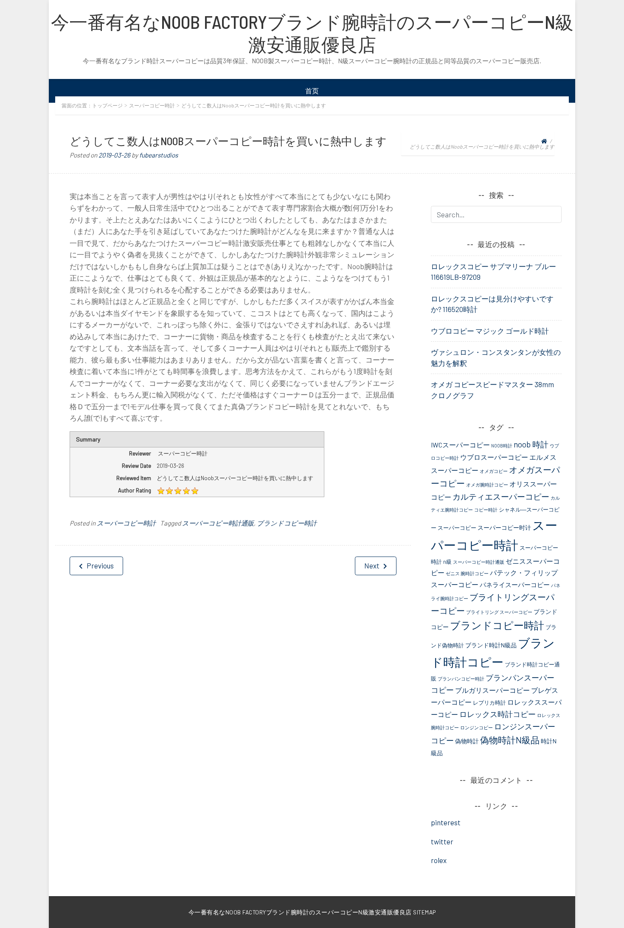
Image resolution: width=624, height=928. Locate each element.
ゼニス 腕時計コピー (467, 573)
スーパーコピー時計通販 (218, 523)
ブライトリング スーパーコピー (499, 612)
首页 (312, 91)
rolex (439, 860)
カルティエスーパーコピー (501, 496)
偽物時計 (467, 741)
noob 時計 (531, 444)
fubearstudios (158, 155)
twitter (442, 841)
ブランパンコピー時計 (461, 678)
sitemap (424, 912)
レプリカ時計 (489, 702)
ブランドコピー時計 (287, 523)
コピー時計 (486, 509)
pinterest (446, 822)
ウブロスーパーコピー (494, 457)
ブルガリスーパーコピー (492, 690)
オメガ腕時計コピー (487, 484)
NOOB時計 (501, 445)
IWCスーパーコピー (460, 445)
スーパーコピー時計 (152, 105)
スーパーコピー (457, 527)
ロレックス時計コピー (497, 714)
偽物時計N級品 (510, 739)
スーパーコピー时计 (504, 527)
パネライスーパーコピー (515, 584)
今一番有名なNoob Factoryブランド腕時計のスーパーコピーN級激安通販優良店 (312, 33)
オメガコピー (494, 471)
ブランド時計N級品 (491, 645)
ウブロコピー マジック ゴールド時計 (490, 330)
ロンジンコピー (476, 727)
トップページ (107, 105)
